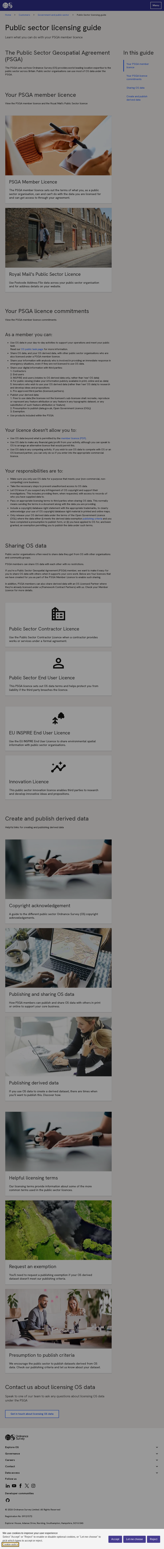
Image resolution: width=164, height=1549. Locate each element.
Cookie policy (10, 1544)
